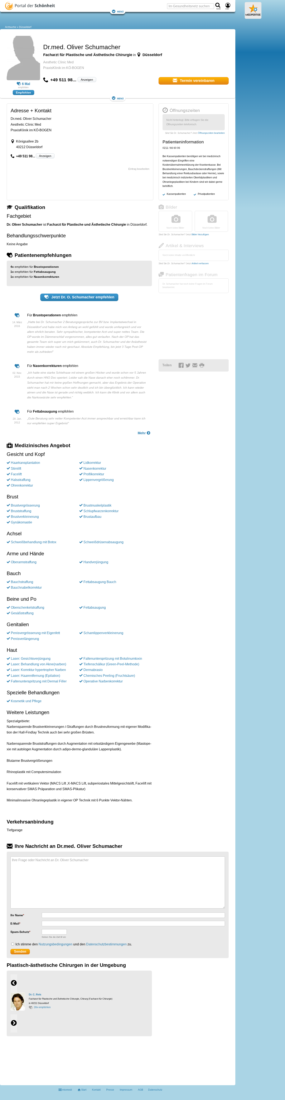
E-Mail (14, 923)
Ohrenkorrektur (22, 485)
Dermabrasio (93, 670)
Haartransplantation (25, 462)
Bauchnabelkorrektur (26, 587)
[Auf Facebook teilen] (182, 365)
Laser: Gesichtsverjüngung (30, 658)
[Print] (202, 365)
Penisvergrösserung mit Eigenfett (35, 633)
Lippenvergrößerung (98, 480)
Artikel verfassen (200, 263)
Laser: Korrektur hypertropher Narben (38, 670)
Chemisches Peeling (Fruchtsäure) (109, 675)
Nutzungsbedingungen (55, 944)
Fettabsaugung (94, 607)
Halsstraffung (20, 480)
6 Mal (26, 84)
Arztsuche (10, 27)
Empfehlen (23, 92)
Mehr (142, 433)
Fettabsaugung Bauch (99, 582)
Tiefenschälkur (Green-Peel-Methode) (111, 664)
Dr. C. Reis (35, 994)
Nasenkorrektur (94, 468)
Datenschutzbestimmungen (106, 944)
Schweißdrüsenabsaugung (103, 542)
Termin (196, 81)
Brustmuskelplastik (97, 505)
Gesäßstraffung (22, 613)
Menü (120, 11)
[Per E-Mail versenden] (195, 365)
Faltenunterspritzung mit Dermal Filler (39, 681)
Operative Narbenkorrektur (103, 681)
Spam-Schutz (19, 932)
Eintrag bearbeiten (138, 169)
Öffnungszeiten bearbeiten (211, 133)
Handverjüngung (95, 562)
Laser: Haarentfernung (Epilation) (35, 675)
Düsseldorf (25, 27)
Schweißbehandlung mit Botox (33, 542)
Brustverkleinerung (25, 516)
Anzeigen (87, 79)
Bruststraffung (21, 511)
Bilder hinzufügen (200, 234)
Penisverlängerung (25, 639)
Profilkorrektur (93, 474)
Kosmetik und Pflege (26, 701)
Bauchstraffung (22, 582)
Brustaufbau (92, 516)
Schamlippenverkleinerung (103, 633)
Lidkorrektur (92, 462)
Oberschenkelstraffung (27, 607)
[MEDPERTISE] (253, 17)
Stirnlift (16, 468)
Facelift (16, 474)
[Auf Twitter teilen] (188, 365)
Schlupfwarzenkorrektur (101, 511)
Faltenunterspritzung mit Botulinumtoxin (112, 658)
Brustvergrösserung (25, 505)
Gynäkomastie (21, 522)
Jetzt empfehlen (82, 297)
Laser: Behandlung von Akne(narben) (38, 664)
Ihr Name (16, 915)
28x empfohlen (42, 1007)
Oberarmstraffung (24, 562)
